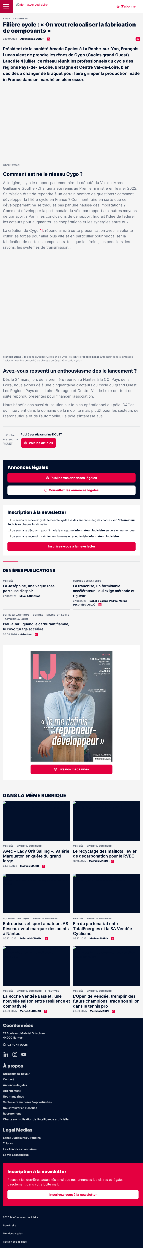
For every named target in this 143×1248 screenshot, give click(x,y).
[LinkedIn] (6, 1054)
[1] (41, 230)
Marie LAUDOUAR (30, 596)
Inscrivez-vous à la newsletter (71, 546)
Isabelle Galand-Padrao (104, 600)
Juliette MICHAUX (31, 938)
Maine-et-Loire (58, 614)
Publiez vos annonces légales (74, 478)
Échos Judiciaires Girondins (22, 1138)
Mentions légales (13, 1233)
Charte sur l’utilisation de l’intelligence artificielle (36, 1119)
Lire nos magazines (73, 769)
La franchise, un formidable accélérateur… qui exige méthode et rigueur (103, 591)
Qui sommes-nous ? (16, 1074)
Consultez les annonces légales (74, 490)
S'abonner (129, 6)
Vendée (8, 580)
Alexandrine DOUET (32, 38)
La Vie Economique (16, 1155)
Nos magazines (13, 1096)
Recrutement (12, 1113)
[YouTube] (24, 1054)
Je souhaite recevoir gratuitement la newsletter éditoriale (66, 536)
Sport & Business (15, 18)
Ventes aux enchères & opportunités (27, 1102)
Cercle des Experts (87, 580)
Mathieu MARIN (29, 865)
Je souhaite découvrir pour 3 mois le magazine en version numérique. (73, 530)
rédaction (25, 634)
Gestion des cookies (15, 1241)
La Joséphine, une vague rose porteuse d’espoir (29, 588)
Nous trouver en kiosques (20, 1108)
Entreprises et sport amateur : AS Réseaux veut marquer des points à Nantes (36, 928)
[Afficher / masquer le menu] (6, 6)
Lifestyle (52, 990)
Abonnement (12, 1091)
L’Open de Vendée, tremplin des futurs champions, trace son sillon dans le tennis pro (106, 1001)
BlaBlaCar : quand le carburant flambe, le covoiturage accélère (36, 626)
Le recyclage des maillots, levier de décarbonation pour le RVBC (105, 853)
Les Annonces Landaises (19, 1149)
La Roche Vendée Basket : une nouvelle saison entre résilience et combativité (36, 1001)
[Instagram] (15, 1054)
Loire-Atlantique (16, 614)
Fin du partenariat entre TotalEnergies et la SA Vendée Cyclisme (102, 928)
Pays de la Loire (16, 619)
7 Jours (8, 1143)
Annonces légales (15, 1085)
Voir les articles (41, 443)
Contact (8, 1079)
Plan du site (9, 1225)
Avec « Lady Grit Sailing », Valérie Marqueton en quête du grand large (36, 856)
